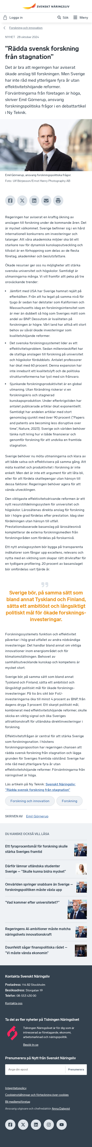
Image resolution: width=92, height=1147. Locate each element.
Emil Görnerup (37, 816)
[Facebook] (10, 200)
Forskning (69, 801)
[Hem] (46, 6)
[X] (22, 200)
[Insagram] (49, 1124)
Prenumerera (76, 1069)
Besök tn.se (30, 1045)
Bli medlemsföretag (17, 1102)
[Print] (58, 200)
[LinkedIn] (34, 200)
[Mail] (46, 200)
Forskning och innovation (26, 28)
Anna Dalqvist (61, 1108)
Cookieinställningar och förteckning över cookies (37, 1095)
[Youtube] (61, 1124)
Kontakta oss (13, 1003)
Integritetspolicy (16, 1088)
